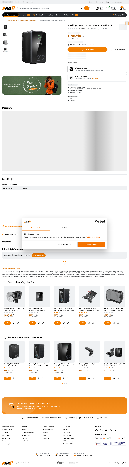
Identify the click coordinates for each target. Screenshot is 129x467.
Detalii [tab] (64, 228)
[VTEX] (124, 463)
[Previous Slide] (4, 290)
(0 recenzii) (82, 28)
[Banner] (31, 85)
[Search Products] (86, 8)
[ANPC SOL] (119, 443)
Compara (104, 29)
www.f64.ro (34, 264)
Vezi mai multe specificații (13, 220)
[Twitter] (111, 430)
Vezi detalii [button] (90, 42)
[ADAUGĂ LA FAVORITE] (17, 316)
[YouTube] (106, 430)
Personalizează (63, 244)
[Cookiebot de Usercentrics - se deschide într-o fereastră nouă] (96, 221)
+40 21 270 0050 (45, 455)
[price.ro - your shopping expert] (65, 463)
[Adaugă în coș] (7, 316)
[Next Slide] (125, 290)
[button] (81, 8)
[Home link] (4, 20)
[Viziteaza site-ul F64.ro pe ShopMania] (72, 463)
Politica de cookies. (93, 237)
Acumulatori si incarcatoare (28, 20)
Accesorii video (12, 20)
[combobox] (53, 8)
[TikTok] (116, 430)
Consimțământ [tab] (36, 228)
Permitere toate (92, 244)
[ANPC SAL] (103, 443)
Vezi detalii (95, 100)
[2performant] (79, 463)
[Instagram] (101, 430)
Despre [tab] (92, 228)
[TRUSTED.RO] (59, 462)
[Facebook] (96, 430)
